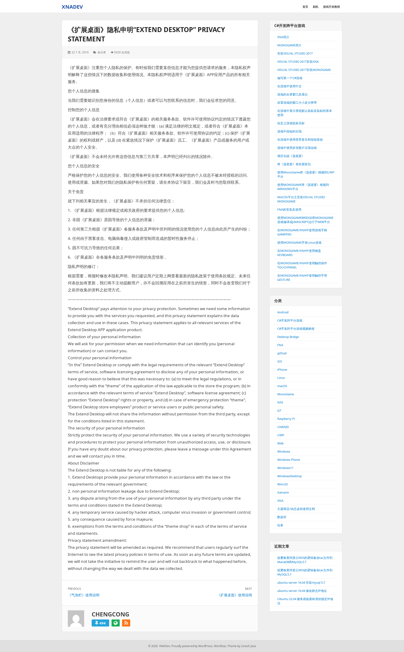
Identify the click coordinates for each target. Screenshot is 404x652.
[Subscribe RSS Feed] (126, 622)
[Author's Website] (116, 622)
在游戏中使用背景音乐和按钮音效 (300, 139)
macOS (282, 386)
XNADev (72, 6)
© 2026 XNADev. (159, 646)
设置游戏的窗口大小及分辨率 (297, 102)
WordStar (220, 646)
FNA (280, 345)
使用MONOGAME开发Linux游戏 (299, 242)
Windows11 (285, 468)
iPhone (282, 369)
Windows (283, 451)
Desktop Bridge (288, 337)
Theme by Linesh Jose (241, 646)
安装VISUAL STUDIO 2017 (295, 53)
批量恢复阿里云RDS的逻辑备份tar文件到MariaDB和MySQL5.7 (304, 560)
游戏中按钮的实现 (289, 131)
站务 (280, 525)
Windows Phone (288, 460)
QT (279, 410)
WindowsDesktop (289, 476)
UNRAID (283, 427)
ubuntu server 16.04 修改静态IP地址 (302, 591)
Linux (281, 378)
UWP (280, 435)
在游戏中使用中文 (289, 86)
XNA (280, 500)
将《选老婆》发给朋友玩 (294, 164)
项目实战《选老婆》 (291, 156)
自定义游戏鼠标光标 (291, 123)
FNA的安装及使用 (289, 209)
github (282, 353)
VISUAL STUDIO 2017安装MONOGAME (304, 70)
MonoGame (285, 394)
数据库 (281, 517)
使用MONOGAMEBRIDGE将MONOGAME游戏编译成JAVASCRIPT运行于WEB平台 (305, 220)
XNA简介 (283, 37)
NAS (280, 402)
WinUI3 (282, 484)
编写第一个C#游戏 (289, 78)
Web (280, 443)
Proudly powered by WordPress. (192, 646)
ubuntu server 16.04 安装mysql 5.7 (301, 582)
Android (283, 312)
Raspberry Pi (286, 419)
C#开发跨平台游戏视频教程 (295, 328)
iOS (279, 361)
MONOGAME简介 (289, 45)
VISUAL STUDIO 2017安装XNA (298, 61)
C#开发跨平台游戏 (289, 320)
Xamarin (283, 492)
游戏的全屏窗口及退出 (292, 94)
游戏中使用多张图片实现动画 (297, 148)
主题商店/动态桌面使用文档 (296, 509)
